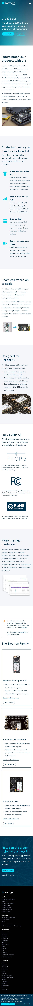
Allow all (8, 1004)
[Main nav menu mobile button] (30, 3)
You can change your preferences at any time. (11, 1001)
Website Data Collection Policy (11, 999)
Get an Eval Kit (8, 34)
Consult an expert (8, 875)
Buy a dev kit (9, 702)
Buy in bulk (21, 34)
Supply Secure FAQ (19, 632)
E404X (24, 628)
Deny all (22, 1004)
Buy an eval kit (9, 764)
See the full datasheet (11, 698)
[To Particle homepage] (8, 3)
